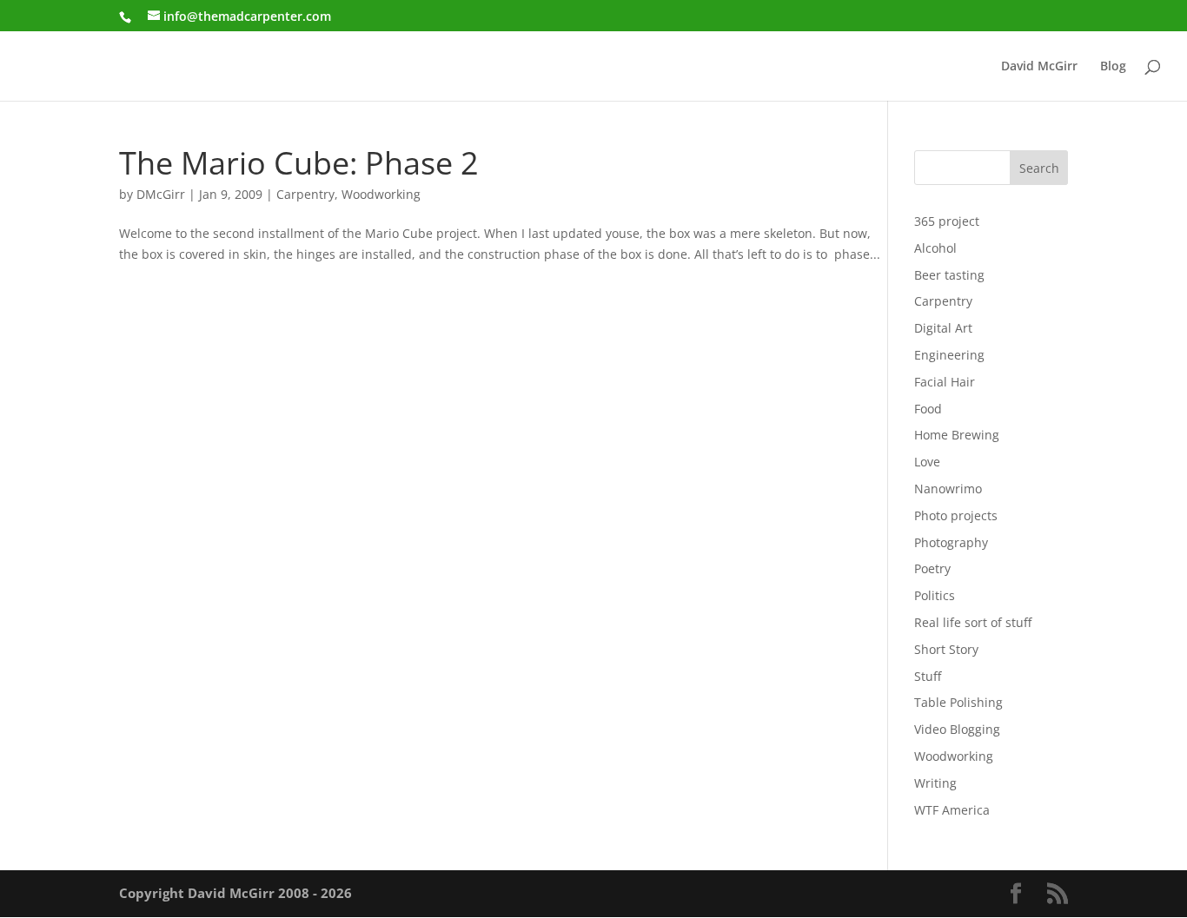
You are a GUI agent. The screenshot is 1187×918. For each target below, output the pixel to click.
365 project (946, 221)
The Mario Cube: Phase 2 (299, 162)
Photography (951, 542)
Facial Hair (944, 381)
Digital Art (943, 328)
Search (1039, 168)
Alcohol (935, 248)
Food (928, 408)
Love (927, 461)
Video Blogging (957, 729)
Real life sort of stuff (972, 622)
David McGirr (1039, 67)
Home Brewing (956, 434)
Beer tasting (949, 275)
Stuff (927, 676)
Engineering (949, 355)
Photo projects (956, 515)
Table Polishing (958, 702)
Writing (935, 783)
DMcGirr (160, 194)
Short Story (946, 649)
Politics (934, 595)
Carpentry (305, 194)
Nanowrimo (948, 488)
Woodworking (381, 194)
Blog (1113, 67)
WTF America (952, 810)
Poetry (932, 568)
